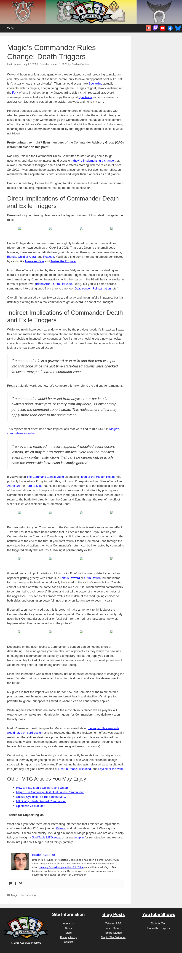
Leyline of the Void (110, 769)
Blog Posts (113, 914)
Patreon (61, 828)
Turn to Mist (34, 486)
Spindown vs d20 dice (30, 806)
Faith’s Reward (70, 578)
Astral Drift (14, 486)
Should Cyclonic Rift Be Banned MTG (41, 796)
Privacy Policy (68, 937)
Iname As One (34, 261)
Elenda (11, 256)
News (68, 928)
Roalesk (48, 256)
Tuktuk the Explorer (63, 261)
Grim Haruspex (63, 284)
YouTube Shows (158, 914)
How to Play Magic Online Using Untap (42, 787)
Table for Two (158, 923)
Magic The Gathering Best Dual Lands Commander (50, 792)
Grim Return (92, 578)
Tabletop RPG (113, 923)
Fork (15, 92)
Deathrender (82, 288)
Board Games (113, 932)
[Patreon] (10, 883)
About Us (68, 923)
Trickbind (85, 769)
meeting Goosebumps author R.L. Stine (61, 867)
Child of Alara (27, 256)
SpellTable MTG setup (46, 837)
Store (68, 932)
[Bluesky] (20, 883)
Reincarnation (101, 288)
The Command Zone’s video (45, 476)
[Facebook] (15, 883)
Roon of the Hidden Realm (97, 476)
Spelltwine (95, 83)
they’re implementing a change (93, 160)
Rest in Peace (67, 769)
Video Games (114, 928)
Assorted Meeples (30, 942)
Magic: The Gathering (23, 895)
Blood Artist (43, 284)
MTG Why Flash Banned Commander (41, 801)
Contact (68, 941)
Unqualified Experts (158, 928)
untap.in (78, 837)
